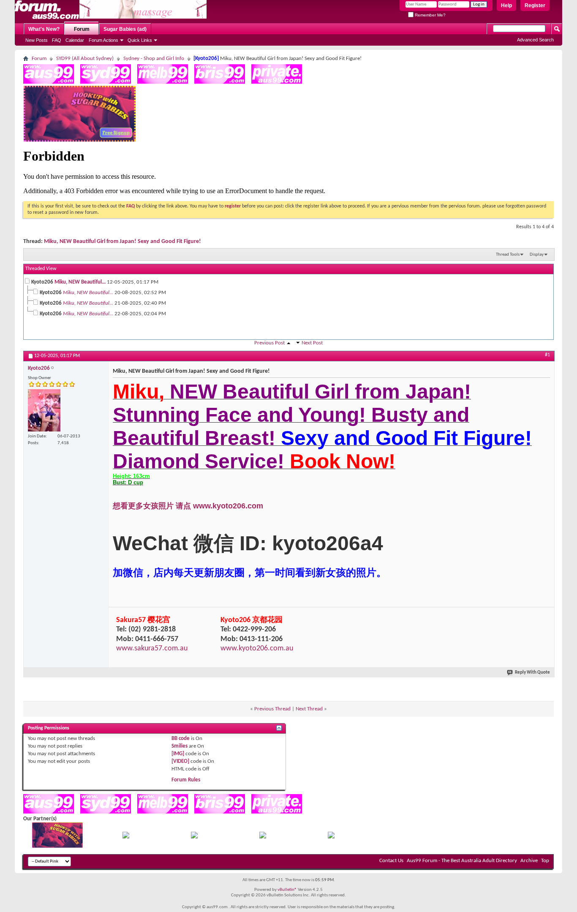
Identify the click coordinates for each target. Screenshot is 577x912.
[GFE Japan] (194, 837)
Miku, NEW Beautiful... (80, 282)
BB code (180, 738)
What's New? (44, 29)
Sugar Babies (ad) (125, 29)
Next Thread (309, 709)
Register (535, 5)
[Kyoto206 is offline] (44, 410)
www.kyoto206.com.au (256, 648)
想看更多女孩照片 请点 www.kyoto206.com (188, 506)
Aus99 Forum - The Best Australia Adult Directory (462, 860)
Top (545, 860)
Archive (529, 860)
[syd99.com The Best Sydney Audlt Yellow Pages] (105, 82)
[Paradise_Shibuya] (331, 837)
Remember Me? (430, 15)
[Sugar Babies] (80, 140)
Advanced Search (535, 39)
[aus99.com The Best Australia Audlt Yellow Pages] (48, 82)
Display (537, 254)
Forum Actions (103, 40)
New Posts (36, 40)
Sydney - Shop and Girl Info (153, 58)
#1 (547, 355)
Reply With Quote (532, 672)
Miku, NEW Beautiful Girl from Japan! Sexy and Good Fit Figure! (122, 241)
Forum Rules (185, 780)
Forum (82, 29)
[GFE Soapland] (262, 837)
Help (506, 5)
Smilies (179, 746)
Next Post (312, 343)
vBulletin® (287, 889)
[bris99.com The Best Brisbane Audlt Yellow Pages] (219, 82)
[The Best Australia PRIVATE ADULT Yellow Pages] (276, 82)
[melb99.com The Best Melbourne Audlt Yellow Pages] (162, 82)
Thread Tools (508, 254)
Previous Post (269, 343)
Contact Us (391, 860)
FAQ (56, 40)
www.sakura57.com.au (152, 648)
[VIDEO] (180, 761)
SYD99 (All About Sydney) (85, 58)
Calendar (74, 40)
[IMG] (177, 753)
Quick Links (140, 40)
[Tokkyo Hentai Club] (125, 837)
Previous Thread (272, 709)
